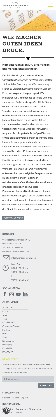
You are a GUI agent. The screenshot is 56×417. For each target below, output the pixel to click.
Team (4, 318)
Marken (6, 330)
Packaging (7, 344)
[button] (6, 410)
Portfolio (8, 322)
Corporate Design (11, 326)
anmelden (46, 385)
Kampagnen (8, 341)
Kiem (14, 177)
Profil (5, 311)
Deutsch (6, 397)
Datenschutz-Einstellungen (29, 409)
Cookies (18, 412)
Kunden (7, 348)
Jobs (4, 315)
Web (4, 337)
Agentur (7, 307)
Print (4, 333)
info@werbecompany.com (24, 257)
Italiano (15, 397)
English (24, 397)
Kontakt (7, 352)
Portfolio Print (13, 218)
